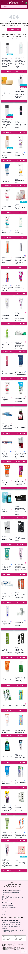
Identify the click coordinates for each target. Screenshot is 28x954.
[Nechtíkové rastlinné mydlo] (7, 81)
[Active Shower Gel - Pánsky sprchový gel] (21, 361)
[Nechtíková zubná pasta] (21, 170)
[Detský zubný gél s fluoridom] (7, 222)
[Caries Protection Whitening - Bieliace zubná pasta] (21, 823)
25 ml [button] (21, 629)
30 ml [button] (7, 160)
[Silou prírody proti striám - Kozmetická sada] (21, 850)
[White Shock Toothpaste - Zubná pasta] (21, 745)
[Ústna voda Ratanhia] (21, 414)
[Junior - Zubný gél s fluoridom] (21, 142)
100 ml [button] (7, 323)
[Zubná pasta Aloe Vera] (7, 695)
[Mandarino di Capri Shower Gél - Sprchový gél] (21, 388)
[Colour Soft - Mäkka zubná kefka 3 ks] (21, 695)
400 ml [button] (20, 71)
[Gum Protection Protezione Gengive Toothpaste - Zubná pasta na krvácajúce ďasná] (7, 850)
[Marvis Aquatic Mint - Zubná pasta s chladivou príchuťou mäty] (7, 414)
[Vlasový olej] (7, 497)
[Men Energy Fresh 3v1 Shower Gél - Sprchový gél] (7, 554)
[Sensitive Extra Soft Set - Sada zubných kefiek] (7, 247)
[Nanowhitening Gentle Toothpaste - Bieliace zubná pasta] (7, 527)
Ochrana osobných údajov (8, 907)
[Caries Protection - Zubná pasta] (7, 720)
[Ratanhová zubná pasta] (7, 195)
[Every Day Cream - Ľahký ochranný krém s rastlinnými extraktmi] (21, 110)
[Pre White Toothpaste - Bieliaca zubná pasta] (7, 583)
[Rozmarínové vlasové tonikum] (7, 745)
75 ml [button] (7, 185)
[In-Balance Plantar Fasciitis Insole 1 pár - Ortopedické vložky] (7, 797)
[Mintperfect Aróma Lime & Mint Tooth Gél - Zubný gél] (7, 303)
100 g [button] (7, 101)
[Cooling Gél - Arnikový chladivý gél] (7, 471)
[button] (20, 212)
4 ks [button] (20, 735)
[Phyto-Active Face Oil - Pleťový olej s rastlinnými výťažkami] (7, 142)
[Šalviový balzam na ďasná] (7, 388)
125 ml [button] (7, 378)
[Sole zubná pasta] (7, 170)
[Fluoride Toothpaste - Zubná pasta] (21, 771)
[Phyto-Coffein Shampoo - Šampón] (7, 638)
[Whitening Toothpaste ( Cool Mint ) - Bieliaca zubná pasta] (21, 333)
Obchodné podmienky (7, 905)
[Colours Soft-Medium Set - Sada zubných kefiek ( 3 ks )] (7, 276)
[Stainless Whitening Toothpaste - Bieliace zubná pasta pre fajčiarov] (21, 442)
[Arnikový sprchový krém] (7, 666)
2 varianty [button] (20, 461)
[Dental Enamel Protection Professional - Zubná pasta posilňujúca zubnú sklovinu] (21, 303)
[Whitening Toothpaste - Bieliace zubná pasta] (7, 823)
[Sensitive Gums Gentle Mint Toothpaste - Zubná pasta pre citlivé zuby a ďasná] (21, 554)
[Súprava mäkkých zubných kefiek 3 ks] (21, 222)
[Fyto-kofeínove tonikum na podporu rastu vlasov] (7, 333)
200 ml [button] (7, 351)
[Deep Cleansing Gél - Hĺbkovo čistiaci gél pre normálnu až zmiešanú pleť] (21, 666)
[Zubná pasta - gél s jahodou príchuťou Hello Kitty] (21, 276)
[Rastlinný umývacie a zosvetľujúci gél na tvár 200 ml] (21, 195)
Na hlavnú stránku (14, 29)
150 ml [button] (20, 101)
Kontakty (4, 914)
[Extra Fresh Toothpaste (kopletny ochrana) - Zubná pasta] (7, 442)
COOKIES (24, 951)
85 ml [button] (7, 433)
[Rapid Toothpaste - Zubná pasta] (7, 612)
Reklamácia (5, 909)
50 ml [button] (21, 132)
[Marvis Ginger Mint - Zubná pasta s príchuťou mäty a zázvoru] (21, 583)
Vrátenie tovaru (6, 912)
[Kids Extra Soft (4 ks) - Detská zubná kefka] (21, 720)
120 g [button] (7, 710)
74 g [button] (7, 132)
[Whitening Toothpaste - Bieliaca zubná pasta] (21, 797)
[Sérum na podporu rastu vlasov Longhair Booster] (7, 361)
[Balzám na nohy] (7, 771)
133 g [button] (21, 351)
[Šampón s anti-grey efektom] (21, 527)
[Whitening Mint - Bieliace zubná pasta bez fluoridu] (21, 612)
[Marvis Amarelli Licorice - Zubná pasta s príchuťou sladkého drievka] (21, 638)
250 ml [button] (7, 71)
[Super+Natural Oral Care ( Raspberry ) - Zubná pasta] (21, 471)
